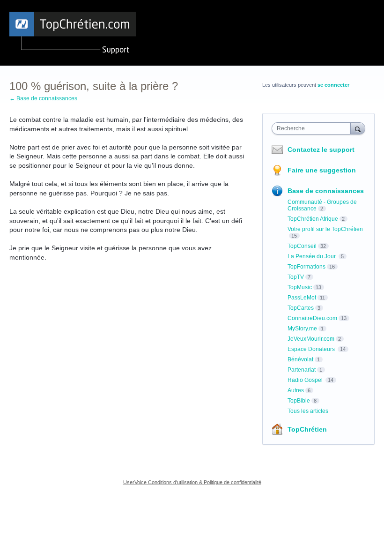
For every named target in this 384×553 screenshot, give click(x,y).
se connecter (333, 85)
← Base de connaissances (43, 98)
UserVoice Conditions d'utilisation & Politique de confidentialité (192, 482)
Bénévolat (300, 359)
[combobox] (313, 128)
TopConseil (302, 246)
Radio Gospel (306, 380)
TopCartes (301, 308)
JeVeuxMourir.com (311, 339)
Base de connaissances (326, 190)
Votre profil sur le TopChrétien (325, 229)
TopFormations (306, 266)
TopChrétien (307, 429)
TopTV (296, 277)
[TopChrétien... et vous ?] (72, 33)
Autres (296, 390)
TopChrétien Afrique (313, 219)
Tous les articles (308, 411)
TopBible (299, 400)
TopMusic (300, 287)
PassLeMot (302, 297)
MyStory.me (302, 328)
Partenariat (302, 369)
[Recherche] (357, 128)
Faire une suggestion (322, 170)
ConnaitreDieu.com (312, 318)
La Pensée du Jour (312, 256)
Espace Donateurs (312, 349)
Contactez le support (321, 149)
